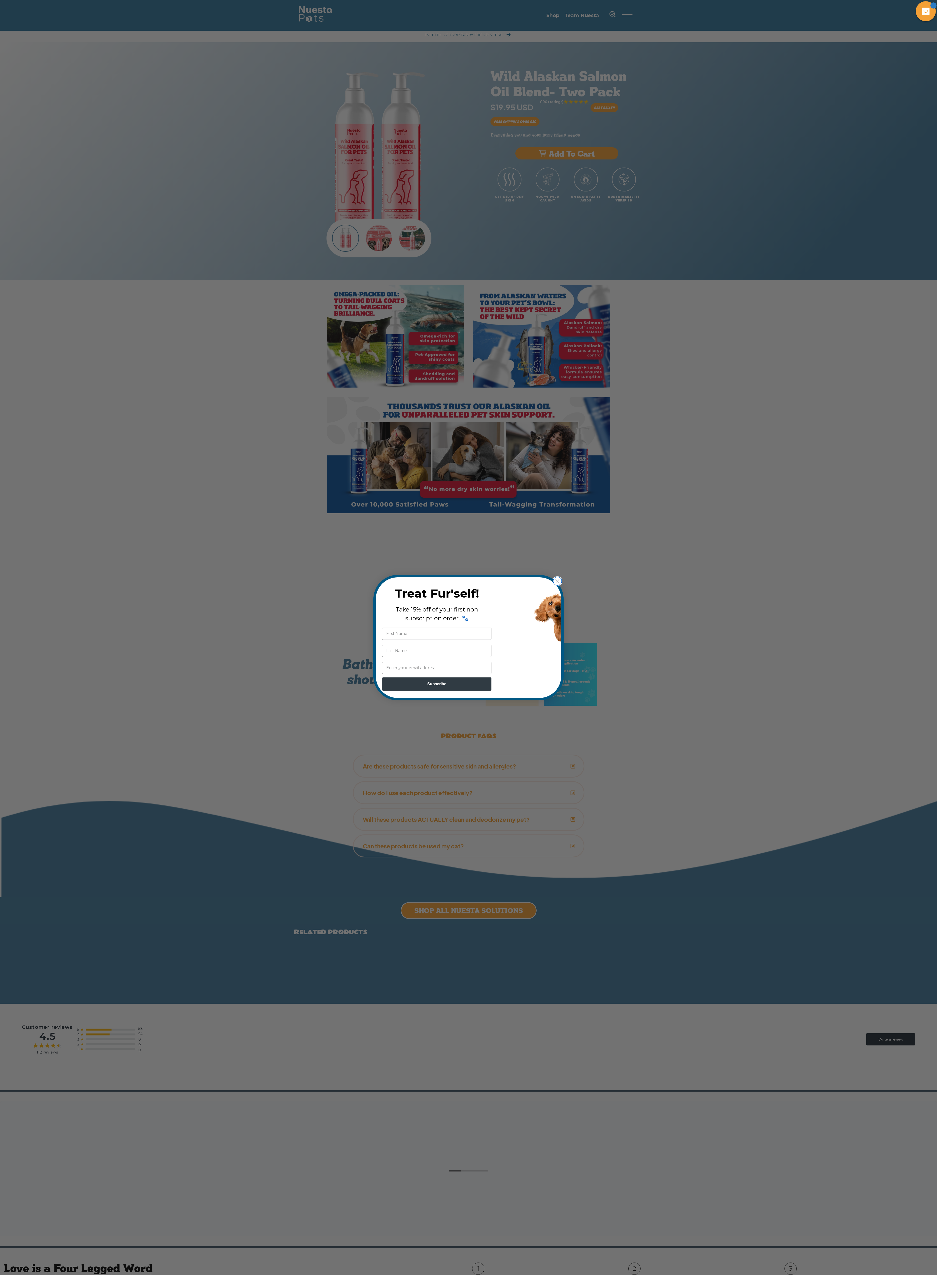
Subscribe (436, 684)
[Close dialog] (557, 581)
